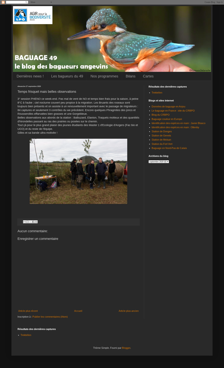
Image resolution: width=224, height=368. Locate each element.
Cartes (148, 76)
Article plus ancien (129, 311)
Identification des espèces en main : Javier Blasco (178, 123)
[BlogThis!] (27, 221)
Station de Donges (162, 131)
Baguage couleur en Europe (167, 119)
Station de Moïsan (161, 139)
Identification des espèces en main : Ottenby (175, 127)
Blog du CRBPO (160, 115)
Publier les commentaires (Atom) (50, 316)
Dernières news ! (30, 76)
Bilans (130, 76)
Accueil (78, 311)
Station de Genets (161, 135)
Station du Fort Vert (162, 144)
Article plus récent (28, 311)
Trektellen (157, 92)
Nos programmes (104, 76)
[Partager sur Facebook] (33, 221)
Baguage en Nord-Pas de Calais (169, 148)
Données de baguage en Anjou (168, 106)
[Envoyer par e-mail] (24, 221)
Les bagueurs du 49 (67, 76)
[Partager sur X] (30, 221)
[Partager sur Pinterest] (36, 221)
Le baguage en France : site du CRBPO (173, 110)
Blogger (126, 348)
